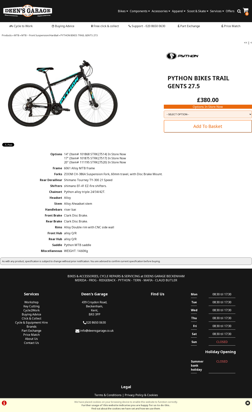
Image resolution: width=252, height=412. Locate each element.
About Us (31, 339)
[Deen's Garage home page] (27, 11)
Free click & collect (106, 26)
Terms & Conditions (108, 395)
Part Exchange (189, 26)
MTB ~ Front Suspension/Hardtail (39, 35)
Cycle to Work (23, 26)
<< (245, 43)
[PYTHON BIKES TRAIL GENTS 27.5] (63, 92)
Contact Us (31, 343)
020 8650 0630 (96, 322)
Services (216, 11)
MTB (16, 35)
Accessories (160, 11)
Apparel (178, 11)
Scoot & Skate (197, 11)
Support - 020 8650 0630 (148, 26)
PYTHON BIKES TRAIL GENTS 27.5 (79, 35)
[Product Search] (239, 11)
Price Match (231, 26)
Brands (32, 327)
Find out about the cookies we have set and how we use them (126, 408)
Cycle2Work (31, 310)
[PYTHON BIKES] (182, 66)
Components (139, 11)
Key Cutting (31, 306)
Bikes (122, 11)
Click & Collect (31, 318)
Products (7, 35)
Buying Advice (64, 26)
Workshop (31, 302)
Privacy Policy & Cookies (141, 395)
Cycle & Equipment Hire (31, 322)
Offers (230, 11)
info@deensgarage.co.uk (97, 331)
